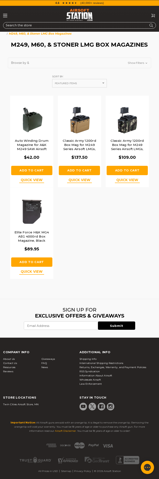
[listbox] (79, 83)
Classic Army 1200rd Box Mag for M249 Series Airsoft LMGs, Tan (79, 147)
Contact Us (10, 363)
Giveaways (48, 358)
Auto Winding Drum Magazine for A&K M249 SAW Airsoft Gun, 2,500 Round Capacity (31, 149)
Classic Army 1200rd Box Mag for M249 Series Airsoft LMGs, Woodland (127, 147)
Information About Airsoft (96, 375)
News (44, 367)
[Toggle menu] (5, 15)
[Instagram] (110, 406)
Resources (9, 367)
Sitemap (66, 471)
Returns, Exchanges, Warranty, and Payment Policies (113, 367)
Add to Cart (31, 170)
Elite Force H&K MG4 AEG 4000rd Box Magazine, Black (31, 236)
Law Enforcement (91, 383)
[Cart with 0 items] (151, 15)
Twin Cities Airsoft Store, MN (21, 404)
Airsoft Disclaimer (65, 430)
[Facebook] (101, 406)
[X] (92, 406)
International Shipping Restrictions (101, 363)
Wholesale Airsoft (90, 379)
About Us (9, 358)
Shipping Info (88, 358)
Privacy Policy (82, 471)
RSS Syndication (90, 371)
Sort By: (58, 76)
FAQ (44, 363)
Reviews (8, 371)
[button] (79, 63)
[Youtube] (83, 406)
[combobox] (79, 25)
